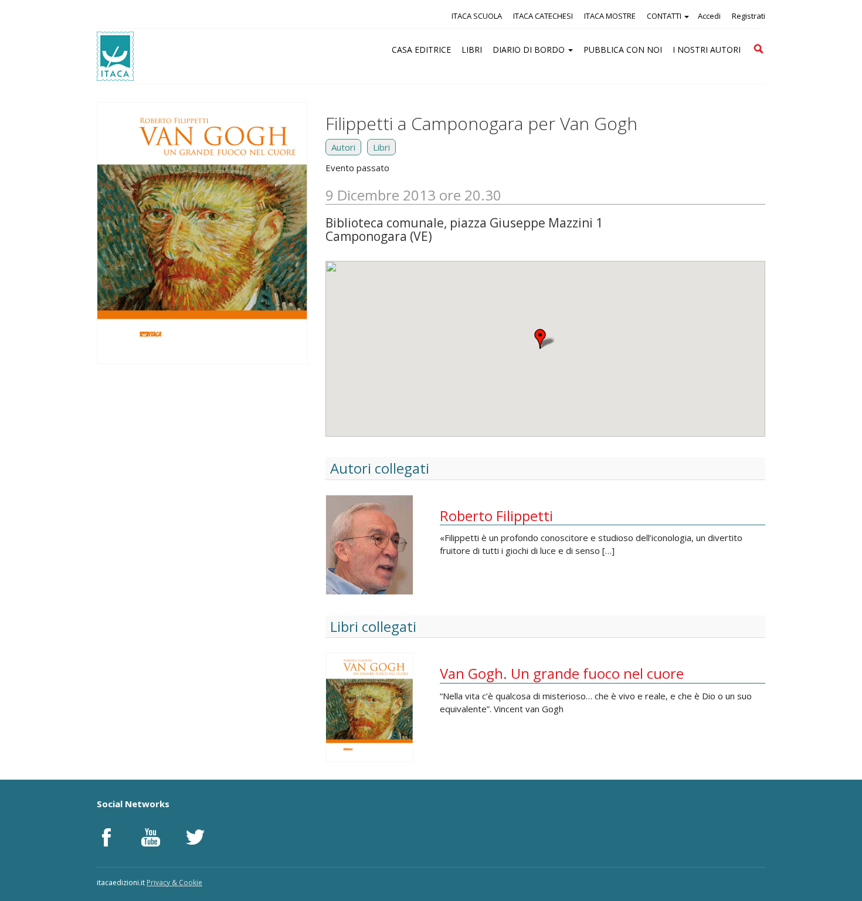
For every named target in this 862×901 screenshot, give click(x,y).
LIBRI (471, 49)
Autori (343, 147)
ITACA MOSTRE (610, 16)
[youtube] (150, 837)
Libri (381, 147)
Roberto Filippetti (496, 515)
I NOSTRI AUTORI (707, 49)
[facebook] (106, 837)
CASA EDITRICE (421, 49)
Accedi (709, 16)
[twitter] (195, 837)
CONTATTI (665, 16)
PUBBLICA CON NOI (622, 49)
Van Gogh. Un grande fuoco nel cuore (562, 673)
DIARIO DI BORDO (530, 49)
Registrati (748, 16)
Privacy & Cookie (174, 883)
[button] (545, 339)
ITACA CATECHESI (543, 16)
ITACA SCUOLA (477, 16)
